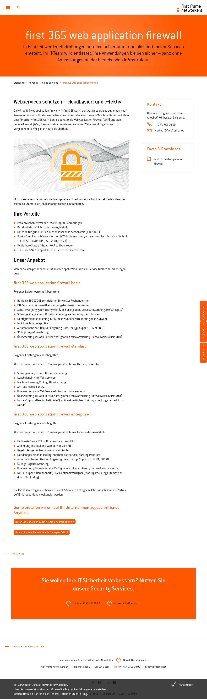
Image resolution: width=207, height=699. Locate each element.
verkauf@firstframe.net (169, 130)
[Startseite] (189, 8)
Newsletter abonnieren (135, 660)
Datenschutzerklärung (73, 694)
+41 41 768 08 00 (165, 124)
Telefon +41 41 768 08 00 (86, 603)
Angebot (33, 82)
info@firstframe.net (155, 666)
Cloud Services (50, 82)
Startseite (19, 82)
